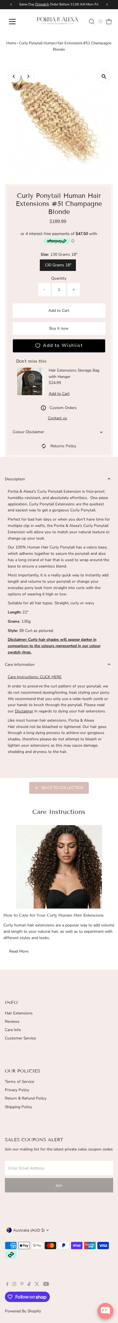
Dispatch (42, 4)
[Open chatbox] (105, 1311)
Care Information (20, 664)
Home (11, 43)
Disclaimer (24, 711)
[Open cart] (109, 21)
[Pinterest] (22, 1285)
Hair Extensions (19, 1013)
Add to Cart (58, 310)
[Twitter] (37, 1285)
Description (15, 479)
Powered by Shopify (23, 1311)
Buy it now (58, 328)
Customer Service (20, 1038)
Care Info (13, 1030)
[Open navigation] (17, 21)
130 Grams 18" (57, 265)
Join (59, 1185)
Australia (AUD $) (29, 1230)
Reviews (12, 1021)
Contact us (57, 418)
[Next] (28, 76)
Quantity (58, 278)
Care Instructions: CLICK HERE (35, 677)
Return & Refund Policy (25, 1098)
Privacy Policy (17, 1090)
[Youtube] (46, 1285)
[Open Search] (91, 21)
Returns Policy (63, 446)
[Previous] (14, 76)
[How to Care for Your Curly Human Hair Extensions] (58, 867)
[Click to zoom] (103, 76)
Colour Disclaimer (28, 432)
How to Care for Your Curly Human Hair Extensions (53, 915)
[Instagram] (14, 1285)
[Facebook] (7, 1285)
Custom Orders (63, 407)
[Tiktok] (29, 1285)
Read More (18, 951)
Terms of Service (19, 1081)
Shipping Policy (18, 1107)
